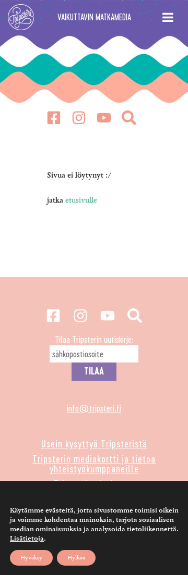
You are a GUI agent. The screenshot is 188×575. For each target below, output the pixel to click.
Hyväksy (31, 557)
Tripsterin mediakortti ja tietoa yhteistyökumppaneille (94, 463)
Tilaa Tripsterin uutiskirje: (94, 339)
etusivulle (81, 200)
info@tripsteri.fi (94, 408)
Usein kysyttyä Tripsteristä (94, 443)
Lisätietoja (27, 538)
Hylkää (76, 557)
